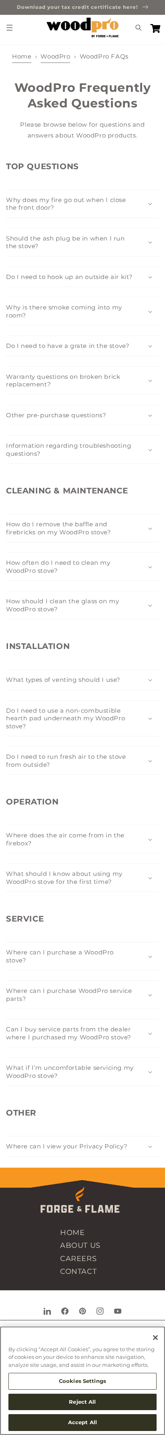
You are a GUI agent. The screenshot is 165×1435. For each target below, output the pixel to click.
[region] (82, 1380)
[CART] (155, 27)
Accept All (82, 1422)
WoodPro (55, 56)
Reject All (82, 1402)
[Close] (155, 1337)
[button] (9, 27)
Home (21, 56)
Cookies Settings (82, 1381)
